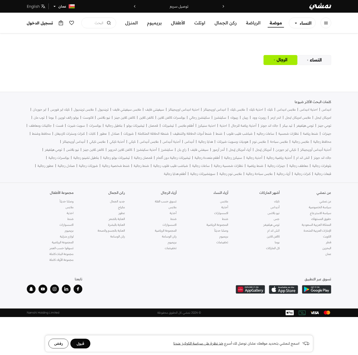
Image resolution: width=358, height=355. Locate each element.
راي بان (181, 149)
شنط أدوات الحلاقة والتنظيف (192, 133)
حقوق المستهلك (321, 219)
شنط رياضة (310, 133)
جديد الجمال (117, 201)
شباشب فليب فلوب (239, 133)
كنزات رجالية (302, 173)
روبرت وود (259, 117)
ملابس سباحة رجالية (259, 173)
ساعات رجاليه (265, 133)
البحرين (326, 248)
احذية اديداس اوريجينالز (183, 109)
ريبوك (234, 117)
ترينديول (103, 109)
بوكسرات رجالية (58, 157)
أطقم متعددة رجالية (207, 157)
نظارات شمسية (288, 133)
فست (59, 125)
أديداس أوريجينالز (74, 141)
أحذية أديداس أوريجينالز (315, 149)
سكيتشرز (220, 117)
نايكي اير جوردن (286, 149)
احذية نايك (256, 109)
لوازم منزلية (67, 236)
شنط (219, 133)
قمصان (153, 125)
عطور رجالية (46, 165)
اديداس (326, 109)
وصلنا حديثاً (221, 230)
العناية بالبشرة (116, 224)
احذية (223, 125)
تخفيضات (222, 242)
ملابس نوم (259, 141)
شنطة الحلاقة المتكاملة (153, 133)
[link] (314, 60)
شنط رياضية (255, 165)
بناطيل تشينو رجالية (86, 157)
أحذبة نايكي (117, 141)
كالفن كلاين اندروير (120, 149)
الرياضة (253, 23)
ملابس (224, 201)
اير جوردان (39, 109)
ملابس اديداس (286, 109)
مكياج (121, 207)
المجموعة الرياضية (217, 224)
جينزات (326, 133)
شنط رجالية (141, 165)
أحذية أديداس (171, 141)
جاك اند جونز (269, 125)
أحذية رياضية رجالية (279, 157)
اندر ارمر (275, 117)
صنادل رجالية (66, 165)
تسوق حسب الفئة (166, 201)
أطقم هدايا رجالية (175, 173)
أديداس (189, 141)
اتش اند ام (303, 157)
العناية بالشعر (117, 219)
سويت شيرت (76, 125)
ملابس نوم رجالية (230, 173)
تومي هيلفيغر (305, 125)
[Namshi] (320, 6)
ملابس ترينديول (84, 109)
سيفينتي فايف (154, 109)
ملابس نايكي (97, 141)
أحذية (224, 207)
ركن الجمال (226, 23)
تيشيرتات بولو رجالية (116, 157)
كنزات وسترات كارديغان (70, 133)
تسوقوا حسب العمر (61, 248)
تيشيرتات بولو (135, 125)
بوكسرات (95, 125)
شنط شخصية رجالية (116, 165)
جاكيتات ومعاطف (40, 125)
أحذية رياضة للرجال (243, 125)
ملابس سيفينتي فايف (127, 109)
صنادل (115, 133)
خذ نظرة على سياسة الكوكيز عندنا (198, 343)
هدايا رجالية (205, 141)
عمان (328, 254)
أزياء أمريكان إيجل (240, 149)
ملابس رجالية (300, 141)
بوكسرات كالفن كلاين (171, 117)
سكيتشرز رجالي (199, 117)
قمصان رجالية (143, 157)
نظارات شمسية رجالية (228, 165)
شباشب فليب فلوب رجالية (170, 165)
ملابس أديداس (149, 141)
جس (277, 219)
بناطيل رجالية (113, 125)
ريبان (245, 117)
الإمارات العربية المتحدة (317, 230)
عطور (103, 133)
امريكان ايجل (323, 117)
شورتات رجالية (88, 165)
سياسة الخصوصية (320, 207)
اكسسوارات (221, 213)
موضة (276, 23)
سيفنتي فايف (199, 149)
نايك (270, 109)
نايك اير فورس (60, 109)
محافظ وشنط (41, 133)
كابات (92, 133)
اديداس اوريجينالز (214, 109)
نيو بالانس (103, 117)
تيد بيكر (287, 125)
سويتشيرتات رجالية (202, 173)
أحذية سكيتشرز (146, 149)
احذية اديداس (309, 109)
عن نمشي (325, 201)
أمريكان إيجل (263, 149)
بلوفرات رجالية (321, 165)
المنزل (131, 23)
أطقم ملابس (186, 125)
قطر (328, 242)
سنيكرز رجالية (233, 157)
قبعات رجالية (323, 173)
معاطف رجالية (298, 165)
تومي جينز (324, 125)
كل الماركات (273, 248)
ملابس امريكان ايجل (298, 117)
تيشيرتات (168, 125)
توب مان (39, 117)
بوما (51, 117)
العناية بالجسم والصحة (111, 230)
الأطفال (178, 23)
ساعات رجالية (201, 165)
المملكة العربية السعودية (316, 224)
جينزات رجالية (276, 165)
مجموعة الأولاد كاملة (61, 260)
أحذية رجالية (254, 157)
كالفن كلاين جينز (124, 117)
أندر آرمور (219, 149)
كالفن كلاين (146, 117)
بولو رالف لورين (68, 117)
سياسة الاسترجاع (320, 213)
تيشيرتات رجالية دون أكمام (173, 157)
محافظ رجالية (322, 141)
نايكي (132, 141)
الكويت (327, 236)
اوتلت (199, 23)
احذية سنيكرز (207, 125)
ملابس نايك (237, 109)
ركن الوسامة (169, 236)
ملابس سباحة (279, 141)
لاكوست (88, 117)
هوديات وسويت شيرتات (232, 141)
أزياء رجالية (283, 173)
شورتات (128, 133)
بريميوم (154, 23)
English (33, 6)
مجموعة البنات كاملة (61, 254)
